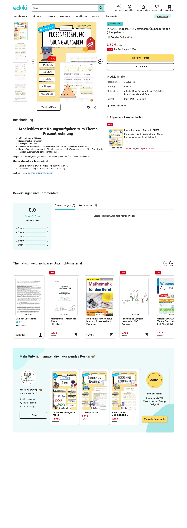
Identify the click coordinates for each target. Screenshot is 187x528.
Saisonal (49, 16)
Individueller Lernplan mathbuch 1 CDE (132, 320)
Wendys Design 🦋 (120, 37)
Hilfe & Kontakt (110, 16)
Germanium (127, 324)
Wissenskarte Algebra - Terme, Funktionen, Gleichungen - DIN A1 (168, 320)
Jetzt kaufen (140, 66)
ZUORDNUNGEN (90, 412)
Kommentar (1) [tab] (87, 205)
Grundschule (19, 16)
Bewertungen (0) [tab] (65, 205)
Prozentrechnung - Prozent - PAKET (141, 130)
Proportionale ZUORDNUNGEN (120, 413)
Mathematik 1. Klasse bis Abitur (63, 320)
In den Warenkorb (140, 58)
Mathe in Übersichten (26, 318)
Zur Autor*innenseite (154, 419)
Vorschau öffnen (48, 107)
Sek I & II (35, 16)
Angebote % (65, 16)
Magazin (95, 16)
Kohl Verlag (91, 324)
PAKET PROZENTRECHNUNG (40, 173)
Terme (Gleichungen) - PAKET (63, 413)
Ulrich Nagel (20, 325)
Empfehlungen (81, 16)
